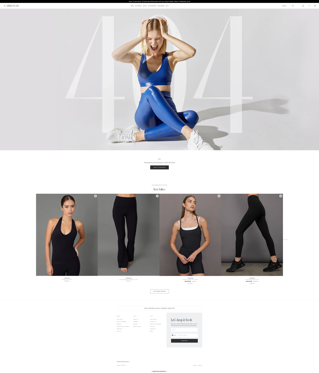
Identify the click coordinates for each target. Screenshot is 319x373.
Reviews (135, 324)
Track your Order (121, 321)
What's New (120, 319)
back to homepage (159, 167)
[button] (159, 371)
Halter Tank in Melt (67, 279)
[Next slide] (285, 239)
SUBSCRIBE (184, 340)
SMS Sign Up (153, 328)
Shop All (119, 331)
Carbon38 (123, 365)
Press (151, 331)
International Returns (123, 326)
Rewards (135, 321)
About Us (135, 319)
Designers (119, 328)
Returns (119, 324)
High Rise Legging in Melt (252, 279)
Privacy (200, 365)
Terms (194, 365)
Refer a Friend (137, 326)
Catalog (152, 326)
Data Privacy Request (155, 324)
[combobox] (174, 335)
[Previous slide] (34, 239)
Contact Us (153, 321)
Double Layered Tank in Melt (190, 279)
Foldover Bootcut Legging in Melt (128, 279)
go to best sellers (159, 291)
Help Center (153, 319)
